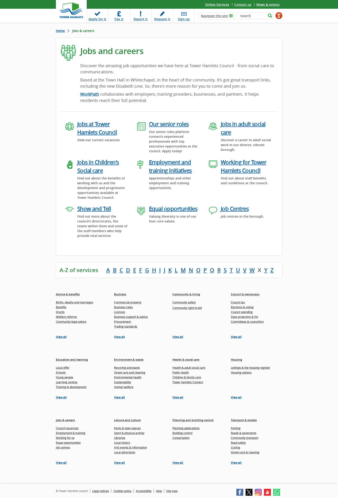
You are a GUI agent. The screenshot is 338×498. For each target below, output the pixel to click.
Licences (119, 312)
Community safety (184, 302)
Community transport (244, 438)
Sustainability (122, 382)
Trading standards (125, 326)
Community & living (186, 294)
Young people (64, 377)
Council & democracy (245, 294)
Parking (236, 428)
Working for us (65, 438)
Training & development (71, 387)
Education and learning (72, 360)
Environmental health (127, 377)
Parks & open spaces (127, 428)
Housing (236, 360)
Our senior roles (169, 124)
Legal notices (100, 491)
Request (162, 19)
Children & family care (186, 377)
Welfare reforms (66, 317)
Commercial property (127, 302)
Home (60, 31)
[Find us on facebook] (239, 492)
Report (141, 19)
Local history (122, 442)
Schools (61, 372)
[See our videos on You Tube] (267, 492)
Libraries (119, 438)
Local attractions (124, 452)
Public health (180, 372)
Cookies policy (122, 491)
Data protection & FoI (244, 317)
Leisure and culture (127, 420)
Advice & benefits (68, 294)
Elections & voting (242, 307)
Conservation (180, 438)
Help (159, 491)
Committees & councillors (247, 321)
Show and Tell (94, 208)
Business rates (123, 307)
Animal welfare (123, 387)
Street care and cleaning (129, 372)
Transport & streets (244, 420)
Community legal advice (71, 321)
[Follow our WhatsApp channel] (276, 492)
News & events (268, 4)
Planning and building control (193, 420)
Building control (182, 433)
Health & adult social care (188, 367)
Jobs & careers (65, 420)
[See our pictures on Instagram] (258, 492)
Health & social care (185, 360)
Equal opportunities (173, 208)
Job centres (63, 447)
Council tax (238, 302)
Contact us (242, 4)
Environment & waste (128, 360)
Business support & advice (131, 317)
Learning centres (66, 382)
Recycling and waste (127, 367)
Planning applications (186, 428)
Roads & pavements (243, 433)
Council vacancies (67, 428)
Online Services (217, 4)
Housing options (241, 372)
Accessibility (144, 491)
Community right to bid (187, 308)
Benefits (61, 307)
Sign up (184, 19)
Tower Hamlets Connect (187, 382)
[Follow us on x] (249, 492)
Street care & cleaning (245, 452)
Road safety (238, 442)
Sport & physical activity (129, 433)
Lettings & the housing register (250, 367)
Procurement (122, 321)
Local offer (62, 367)
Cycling (235, 447)
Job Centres (235, 208)
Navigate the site (214, 16)
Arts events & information (130, 447)
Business (120, 294)
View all (61, 337)
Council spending (242, 312)
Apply (97, 19)
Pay (119, 19)
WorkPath (89, 94)
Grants (60, 312)
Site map (172, 491)
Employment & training (70, 433)
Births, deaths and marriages (74, 302)
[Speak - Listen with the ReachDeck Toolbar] (278, 15)
